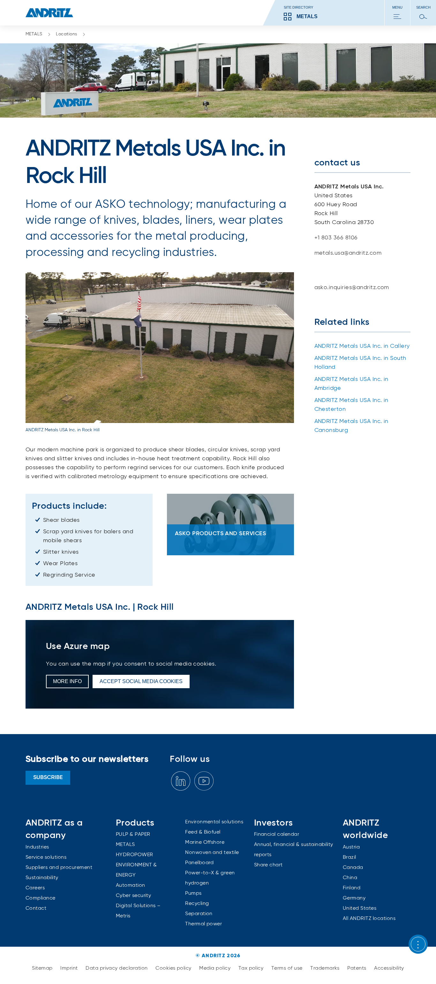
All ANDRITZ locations (369, 918)
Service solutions (46, 857)
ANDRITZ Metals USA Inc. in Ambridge (351, 383)
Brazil (349, 857)
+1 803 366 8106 (336, 238)
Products (135, 823)
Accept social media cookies (141, 681)
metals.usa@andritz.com (348, 253)
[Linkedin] (181, 781)
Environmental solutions (214, 822)
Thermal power (203, 924)
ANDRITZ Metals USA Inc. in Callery (362, 346)
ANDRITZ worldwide (365, 829)
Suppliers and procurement (59, 867)
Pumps (193, 893)
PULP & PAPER (133, 834)
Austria (351, 847)
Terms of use (287, 968)
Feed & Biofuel (203, 832)
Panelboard (199, 862)
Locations (66, 34)
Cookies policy (174, 968)
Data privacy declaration (117, 968)
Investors (273, 823)
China (350, 877)
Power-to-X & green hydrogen (210, 878)
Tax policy (251, 968)
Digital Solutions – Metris (138, 911)
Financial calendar (276, 834)
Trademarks (325, 968)
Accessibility (389, 968)
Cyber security (133, 895)
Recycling (197, 903)
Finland (351, 888)
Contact (36, 908)
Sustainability (42, 877)
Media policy (215, 968)
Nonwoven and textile (212, 852)
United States (359, 908)
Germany (354, 898)
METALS (34, 34)
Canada (353, 867)
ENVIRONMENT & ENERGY (136, 870)
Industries (37, 847)
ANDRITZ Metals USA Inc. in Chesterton (351, 404)
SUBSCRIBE (48, 777)
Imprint (69, 968)
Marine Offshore (204, 842)
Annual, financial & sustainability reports (293, 849)
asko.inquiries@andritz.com (351, 287)
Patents (357, 968)
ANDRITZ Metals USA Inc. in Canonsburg (351, 426)
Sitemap (43, 968)
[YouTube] (204, 781)
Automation (130, 885)
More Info (67, 681)
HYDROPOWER (134, 854)
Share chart (268, 865)
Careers (35, 888)
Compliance (41, 898)
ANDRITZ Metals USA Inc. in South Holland (360, 362)
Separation (199, 913)
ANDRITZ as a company (54, 829)
